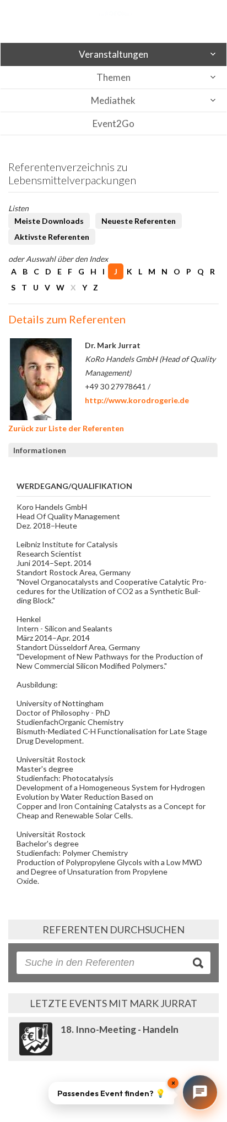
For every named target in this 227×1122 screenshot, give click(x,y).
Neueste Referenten (138, 221)
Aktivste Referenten (51, 236)
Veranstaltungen (113, 54)
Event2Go (113, 123)
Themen (113, 77)
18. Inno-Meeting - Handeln (120, 1029)
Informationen (39, 450)
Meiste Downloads (49, 221)
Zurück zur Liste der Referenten (66, 428)
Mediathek (113, 100)
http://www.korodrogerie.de (137, 400)
